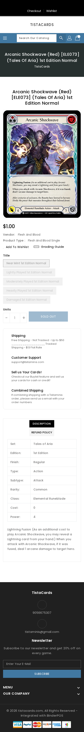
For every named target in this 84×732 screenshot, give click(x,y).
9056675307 (42, 613)
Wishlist (51, 11)
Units (7, 309)
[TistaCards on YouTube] (50, 5)
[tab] (41, 423)
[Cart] (78, 38)
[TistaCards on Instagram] (42, 5)
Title (6, 255)
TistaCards (42, 25)
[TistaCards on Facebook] (34, 5)
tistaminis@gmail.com (42, 632)
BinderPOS (55, 715)
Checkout (34, 11)
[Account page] (70, 38)
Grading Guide (52, 247)
